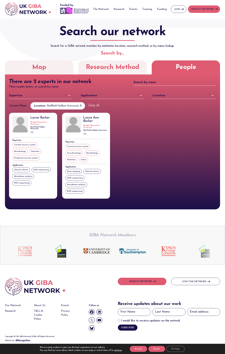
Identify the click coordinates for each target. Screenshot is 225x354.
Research (119, 9)
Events (133, 9)
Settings (175, 349)
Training (147, 9)
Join (177, 9)
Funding (162, 9)
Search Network (202, 9)
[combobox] (40, 95)
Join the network (194, 281)
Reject (156, 349)
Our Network (13, 305)
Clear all (93, 105)
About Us (39, 305)
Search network (140, 281)
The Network (101, 9)
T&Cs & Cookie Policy (38, 315)
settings (118, 350)
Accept (138, 349)
